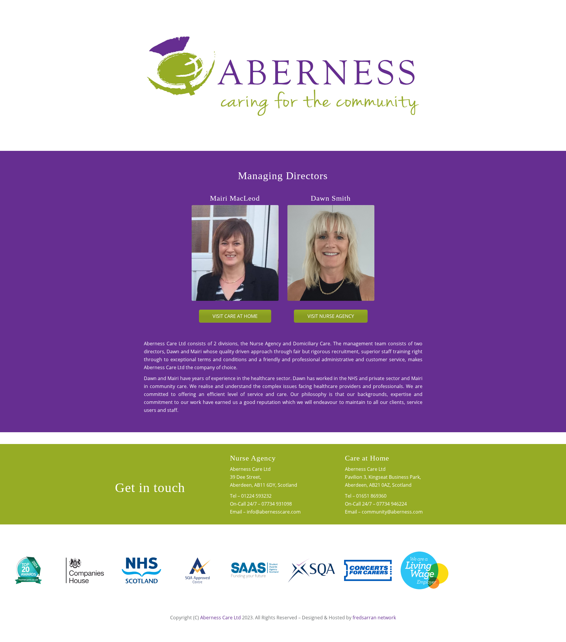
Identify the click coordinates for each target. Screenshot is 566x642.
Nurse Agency (253, 458)
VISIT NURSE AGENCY (330, 316)
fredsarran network (374, 617)
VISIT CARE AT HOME (235, 316)
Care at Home (367, 458)
